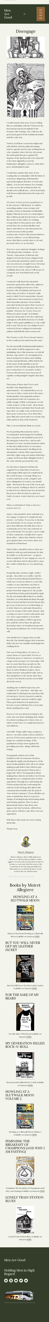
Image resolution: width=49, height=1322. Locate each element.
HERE (37, 936)
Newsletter (40, 14)
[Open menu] (24, 14)
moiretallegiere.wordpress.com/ (21, 876)
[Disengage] (26, 47)
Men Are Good (8, 14)
